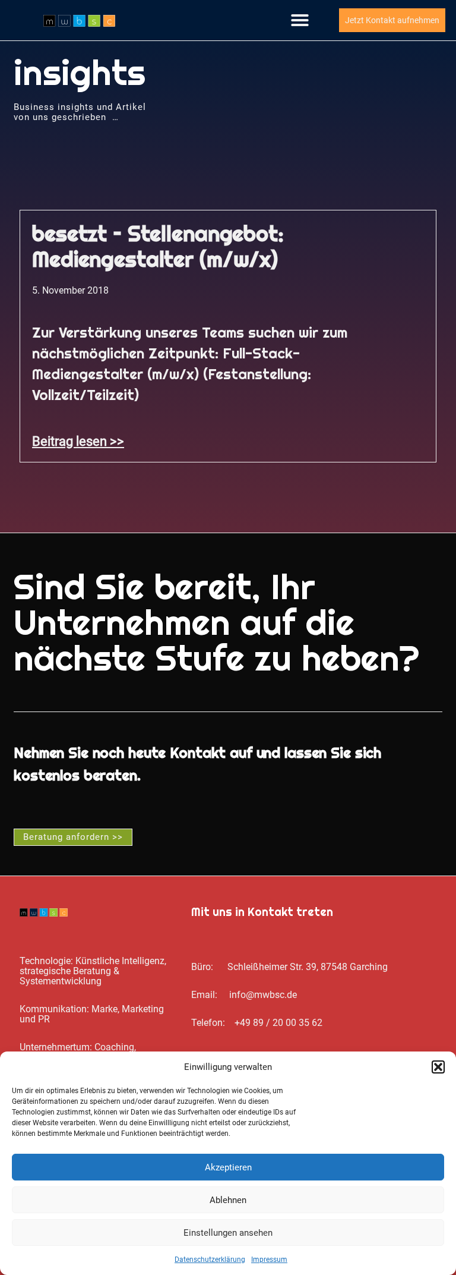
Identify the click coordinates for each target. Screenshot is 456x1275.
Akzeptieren (228, 1167)
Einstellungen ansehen (228, 1232)
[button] (438, 1067)
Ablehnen (228, 1200)
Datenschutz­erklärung (210, 1259)
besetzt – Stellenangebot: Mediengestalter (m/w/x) (158, 246)
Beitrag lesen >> (78, 441)
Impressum (269, 1259)
